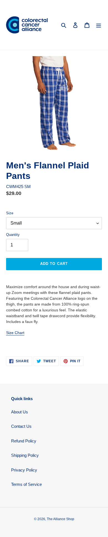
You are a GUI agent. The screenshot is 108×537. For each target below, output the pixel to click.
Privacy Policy (24, 470)
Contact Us (21, 426)
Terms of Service (26, 484)
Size (9, 213)
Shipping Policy (25, 455)
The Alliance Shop (60, 519)
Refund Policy (23, 441)
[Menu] (98, 25)
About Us (19, 412)
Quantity (13, 235)
